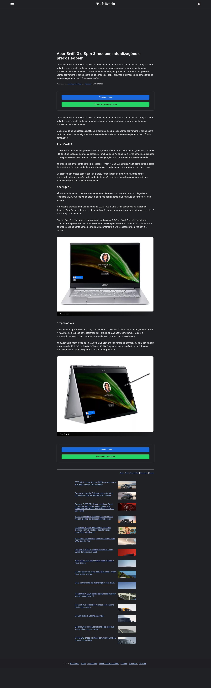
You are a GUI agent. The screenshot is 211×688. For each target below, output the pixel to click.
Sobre (127, 473)
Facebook (133, 664)
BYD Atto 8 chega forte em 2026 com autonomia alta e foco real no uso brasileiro (95, 483)
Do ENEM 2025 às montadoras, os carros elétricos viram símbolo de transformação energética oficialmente (93, 530)
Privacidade (144, 473)
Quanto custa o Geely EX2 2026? (89, 616)
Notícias (88, 84)
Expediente (92, 664)
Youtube (142, 664)
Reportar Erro (134, 473)
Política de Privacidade (109, 664)
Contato (151, 473)
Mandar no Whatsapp (105, 457)
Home (122, 473)
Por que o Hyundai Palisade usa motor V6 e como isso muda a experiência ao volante (94, 494)
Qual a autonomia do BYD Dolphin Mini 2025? (95, 583)
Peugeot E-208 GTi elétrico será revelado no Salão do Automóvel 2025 (94, 551)
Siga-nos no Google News (105, 104)
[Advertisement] (105, 29)
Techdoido (74, 664)
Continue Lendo (105, 97)
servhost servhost (74, 84)
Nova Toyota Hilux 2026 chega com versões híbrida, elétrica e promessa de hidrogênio (94, 518)
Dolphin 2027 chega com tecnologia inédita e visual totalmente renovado (94, 628)
